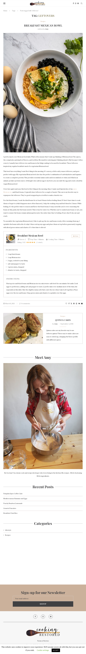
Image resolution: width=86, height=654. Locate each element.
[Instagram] (75, 3)
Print (76, 236)
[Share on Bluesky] (79, 303)
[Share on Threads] (76, 303)
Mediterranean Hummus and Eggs (15, 498)
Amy (46, 29)
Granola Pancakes (9, 508)
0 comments (25, 303)
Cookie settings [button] (43, 650)
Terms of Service (43, 641)
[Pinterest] (78, 3)
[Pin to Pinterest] (74, 303)
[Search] (81, 3)
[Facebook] (73, 3)
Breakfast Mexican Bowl (43, 25)
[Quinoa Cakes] (23, 328)
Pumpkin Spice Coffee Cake (13, 493)
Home (5, 11)
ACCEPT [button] (56, 650)
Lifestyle (8, 530)
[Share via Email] (82, 303)
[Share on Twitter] (71, 303)
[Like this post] (66, 303)
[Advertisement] (43, 558)
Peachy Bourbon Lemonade (12, 503)
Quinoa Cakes (63, 320)
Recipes (8, 535)
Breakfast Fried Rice (10, 513)
